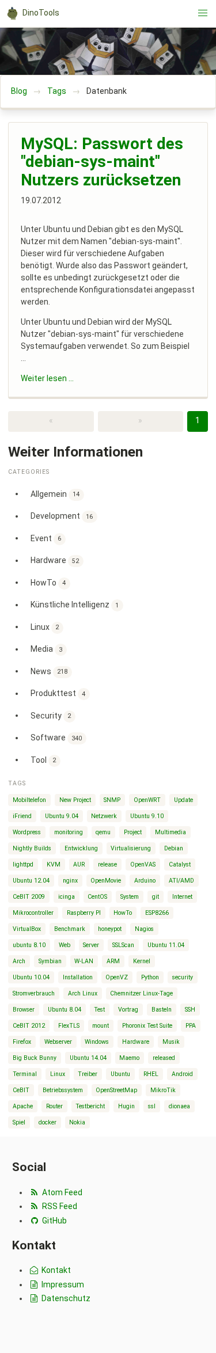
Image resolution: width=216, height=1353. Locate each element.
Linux (45, 626)
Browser (24, 1009)
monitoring (68, 832)
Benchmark (69, 929)
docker (47, 1122)
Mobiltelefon (29, 800)
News (49, 670)
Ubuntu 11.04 (165, 945)
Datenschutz (65, 1298)
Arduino (145, 880)
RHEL (150, 1074)
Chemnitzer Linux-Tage (141, 993)
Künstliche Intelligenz (75, 604)
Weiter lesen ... (47, 378)
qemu (103, 832)
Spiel (19, 1122)
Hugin (126, 1106)
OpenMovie (105, 880)
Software (56, 737)
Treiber (87, 1074)
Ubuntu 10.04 (31, 977)
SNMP (112, 800)
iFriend (22, 816)
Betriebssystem (63, 1090)
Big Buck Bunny (34, 1058)
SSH (190, 1009)
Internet (182, 896)
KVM (53, 864)
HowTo (48, 582)
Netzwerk (104, 816)
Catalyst (180, 864)
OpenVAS (143, 864)
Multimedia (170, 832)
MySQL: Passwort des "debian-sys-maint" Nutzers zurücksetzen (102, 161)
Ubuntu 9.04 (61, 816)
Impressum (62, 1284)
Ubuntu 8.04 (64, 1009)
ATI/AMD (181, 880)
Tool (43, 759)
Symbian (50, 961)
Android (182, 1074)
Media (47, 648)
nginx (70, 880)
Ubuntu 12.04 (31, 880)
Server (91, 945)
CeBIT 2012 (29, 1025)
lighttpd (23, 864)
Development (62, 515)
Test (99, 1009)
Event (46, 537)
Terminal (25, 1074)
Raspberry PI (84, 913)
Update (183, 800)
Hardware (55, 560)
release (107, 864)
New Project (75, 800)
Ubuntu (120, 1074)
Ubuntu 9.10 (147, 816)
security (182, 977)
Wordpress (27, 832)
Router (54, 1106)
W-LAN (83, 961)
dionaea (179, 1106)
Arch (19, 961)
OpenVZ (116, 977)
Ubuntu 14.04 (88, 1058)
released (164, 1058)
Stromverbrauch (34, 993)
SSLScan (123, 945)
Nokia (77, 1122)
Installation (78, 977)
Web (64, 945)
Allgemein (55, 493)
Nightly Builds (32, 848)
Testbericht (90, 1106)
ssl (152, 1106)
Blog (19, 91)
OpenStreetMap (116, 1090)
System (129, 896)
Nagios (144, 929)
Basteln (161, 1009)
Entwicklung (81, 848)
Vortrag (128, 1009)
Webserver (58, 1042)
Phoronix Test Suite (147, 1025)
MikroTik (163, 1090)
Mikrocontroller (33, 913)
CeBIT (21, 1090)
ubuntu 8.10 (29, 945)
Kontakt (55, 1270)
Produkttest (58, 693)
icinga (66, 896)
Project (133, 832)
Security (51, 715)
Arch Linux (82, 993)
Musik (171, 1042)
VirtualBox (27, 929)
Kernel (141, 961)
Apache (23, 1106)
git (155, 896)
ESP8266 (157, 913)
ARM (113, 961)
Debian (173, 848)
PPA (190, 1025)
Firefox (22, 1042)
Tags (56, 91)
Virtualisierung (131, 848)
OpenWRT (147, 800)
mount (100, 1025)
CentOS (97, 896)
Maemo (129, 1058)
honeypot (110, 929)
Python (150, 977)
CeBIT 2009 (29, 896)
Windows (97, 1042)
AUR (79, 864)
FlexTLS (68, 1025)
